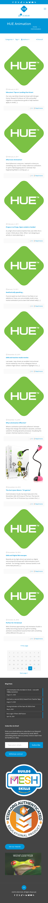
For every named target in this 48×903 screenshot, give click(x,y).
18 (14, 660)
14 (30, 657)
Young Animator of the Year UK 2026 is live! (21, 706)
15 (34, 657)
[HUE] (24, 8)
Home (35, 27)
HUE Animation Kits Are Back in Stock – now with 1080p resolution (23, 691)
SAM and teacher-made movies (17, 358)
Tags (16, 39)
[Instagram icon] (16, 2)
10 (14, 657)
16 (38, 657)
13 (26, 657)
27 (18, 664)
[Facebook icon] (13, 2)
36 (26, 668)
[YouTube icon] (24, 2)
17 (9, 660)
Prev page (24, 646)
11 (18, 657)
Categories (8, 39)
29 (26, 664)
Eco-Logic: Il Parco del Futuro (16, 714)
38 (34, 668)
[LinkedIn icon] (27, 2)
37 (30, 668)
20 (22, 660)
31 (34, 664)
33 (14, 668)
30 (30, 664)
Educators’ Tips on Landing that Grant (19, 92)
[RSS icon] (35, 2)
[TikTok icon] (21, 2)
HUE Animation (36, 29)
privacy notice (28, 736)
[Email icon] (32, 2)
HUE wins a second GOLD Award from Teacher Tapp (24, 699)
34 (18, 668)
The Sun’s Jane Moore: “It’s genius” (18, 490)
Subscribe (36, 745)
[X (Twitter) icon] (18, 2)
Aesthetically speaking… (15, 292)
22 (30, 660)
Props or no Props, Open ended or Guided (20, 227)
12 (22, 657)
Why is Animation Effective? (16, 423)
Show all (40, 39)
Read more (39, 108)
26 (14, 664)
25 (9, 664)
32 (38, 664)
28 (22, 664)
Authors (25, 39)
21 (26, 660)
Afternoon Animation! (14, 160)
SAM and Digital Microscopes (16, 555)
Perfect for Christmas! (14, 623)
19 (18, 660)
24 (38, 660)
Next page (23, 673)
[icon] (29, 2)
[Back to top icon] (24, 887)
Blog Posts (8, 684)
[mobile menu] (45, 9)
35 (22, 668)
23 (34, 660)
